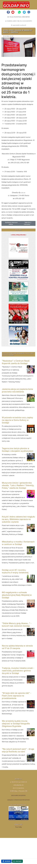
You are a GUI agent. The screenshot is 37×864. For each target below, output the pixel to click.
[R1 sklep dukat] (18, 292)
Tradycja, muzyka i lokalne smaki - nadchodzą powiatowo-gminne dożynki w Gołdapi (18, 670)
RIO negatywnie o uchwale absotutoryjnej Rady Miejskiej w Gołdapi (17, 595)
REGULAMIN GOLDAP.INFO (18, 795)
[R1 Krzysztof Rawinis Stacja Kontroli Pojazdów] (18, 270)
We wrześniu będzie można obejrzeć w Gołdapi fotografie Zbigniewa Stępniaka (16, 723)
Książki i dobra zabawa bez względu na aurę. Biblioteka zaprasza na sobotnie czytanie (18, 519)
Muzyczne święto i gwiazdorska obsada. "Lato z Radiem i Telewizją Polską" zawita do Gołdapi (18, 485)
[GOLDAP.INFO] (16, 5)
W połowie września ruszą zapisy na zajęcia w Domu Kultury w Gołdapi (17, 420)
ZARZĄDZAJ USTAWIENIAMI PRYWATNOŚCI (18, 800)
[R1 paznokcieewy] (18, 313)
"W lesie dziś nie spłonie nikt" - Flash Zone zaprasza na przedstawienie (16, 695)
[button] (32, 5)
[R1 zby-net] (18, 335)
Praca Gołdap (18, 827)
